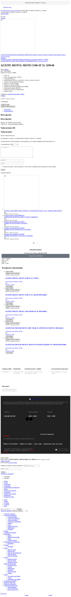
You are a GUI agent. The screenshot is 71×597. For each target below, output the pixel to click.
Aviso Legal (38, 444)
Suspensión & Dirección (10, 585)
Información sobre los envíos (53, 444)
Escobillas (10, 546)
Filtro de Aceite (12, 549)
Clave (3, 469)
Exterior (6, 545)
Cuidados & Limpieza (10, 532)
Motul (6, 69)
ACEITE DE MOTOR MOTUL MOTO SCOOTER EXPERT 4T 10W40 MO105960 (35, 345)
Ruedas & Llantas (9, 497)
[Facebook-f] (27, 419)
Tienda (6, 501)
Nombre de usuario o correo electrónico (12, 465)
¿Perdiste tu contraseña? (7, 474)
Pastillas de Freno (12, 562)
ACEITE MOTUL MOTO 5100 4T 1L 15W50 (21, 278)
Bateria (10, 535)
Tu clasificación (5, 144)
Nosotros (6, 503)
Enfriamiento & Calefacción (11, 487)
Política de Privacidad (10, 444)
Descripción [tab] (6, 115)
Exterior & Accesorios (10, 490)
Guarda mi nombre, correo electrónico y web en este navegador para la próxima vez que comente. (29, 166)
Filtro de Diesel (12, 554)
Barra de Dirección (13, 588)
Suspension (7, 486)
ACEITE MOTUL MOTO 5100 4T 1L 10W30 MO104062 (26, 295)
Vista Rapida (9, 286)
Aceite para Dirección (14, 518)
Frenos (6, 483)
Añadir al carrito (5, 104)
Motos (5, 10)
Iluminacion (7, 495)
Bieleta (6, 531)
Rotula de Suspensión (10, 584)
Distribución (11, 568)
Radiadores (11, 543)
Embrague (10, 570)
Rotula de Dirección (9, 582)
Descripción (7, 109)
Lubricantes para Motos (13, 10)
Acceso (3, 472)
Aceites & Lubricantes (10, 515)
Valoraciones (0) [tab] (8, 128)
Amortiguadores (12, 587)
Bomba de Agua (12, 565)
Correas (10, 567)
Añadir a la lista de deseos (8, 106)
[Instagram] (31, 419)
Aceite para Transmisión (14, 521)
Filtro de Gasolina (12, 556)
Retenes (10, 573)
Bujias (9, 539)
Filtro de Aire (11, 551)
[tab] (37, 109)
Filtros (6, 481)
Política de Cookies (26, 444)
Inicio (2, 10)
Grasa (9, 524)
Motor (6, 489)
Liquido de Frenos (13, 526)
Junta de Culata (12, 571)
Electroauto (7, 492)
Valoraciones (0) (8, 111)
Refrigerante (11, 528)
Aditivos (10, 523)
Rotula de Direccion (13, 590)
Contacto (6, 504)
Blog (5, 506)
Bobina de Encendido (13, 537)
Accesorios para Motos (14, 576)
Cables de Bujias (12, 540)
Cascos (10, 578)
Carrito (50, 595)
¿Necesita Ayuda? (35, 250)
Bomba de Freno (12, 559)
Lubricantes (7, 484)
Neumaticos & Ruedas (10, 581)
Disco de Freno (12, 560)
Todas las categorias (9, 514)
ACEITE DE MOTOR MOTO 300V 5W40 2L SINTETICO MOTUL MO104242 (34, 328)
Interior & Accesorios (10, 493)
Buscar (19, 509)
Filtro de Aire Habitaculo (14, 553)
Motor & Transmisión (10, 563)
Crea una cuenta (12, 462)
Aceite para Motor (13, 520)
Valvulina (10, 529)
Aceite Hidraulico (12, 517)
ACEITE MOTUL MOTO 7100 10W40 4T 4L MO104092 (26, 311)
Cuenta (26, 595)
